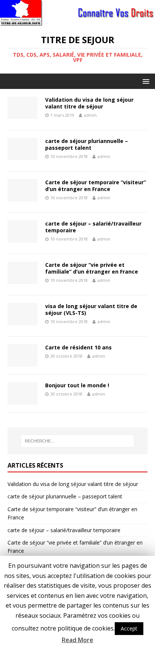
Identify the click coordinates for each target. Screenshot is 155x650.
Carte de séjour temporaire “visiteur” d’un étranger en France (95, 186)
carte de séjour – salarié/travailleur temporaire (93, 227)
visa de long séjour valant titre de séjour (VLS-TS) (91, 309)
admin (90, 115)
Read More (77, 640)
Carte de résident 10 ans (78, 347)
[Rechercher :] (78, 441)
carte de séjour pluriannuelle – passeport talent (86, 144)
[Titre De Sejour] (77, 21)
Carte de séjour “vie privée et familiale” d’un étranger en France (91, 268)
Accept (129, 628)
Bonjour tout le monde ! (77, 385)
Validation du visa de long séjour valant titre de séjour (89, 103)
